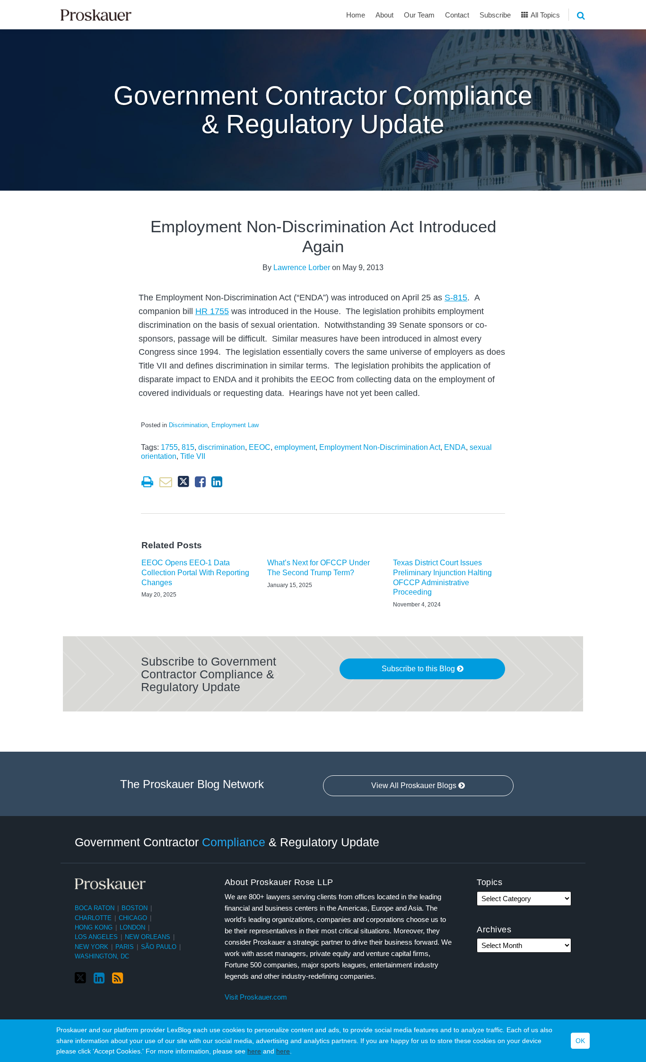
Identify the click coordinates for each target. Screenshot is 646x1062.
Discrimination (188, 425)
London (132, 927)
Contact (457, 15)
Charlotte (93, 918)
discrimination (221, 447)
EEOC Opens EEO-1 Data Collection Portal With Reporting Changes (195, 573)
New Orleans (147, 936)
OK (580, 1040)
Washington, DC (102, 956)
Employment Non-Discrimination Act (379, 447)
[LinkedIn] (99, 978)
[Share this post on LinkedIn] (216, 481)
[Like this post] (200, 481)
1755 (169, 447)
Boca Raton (94, 908)
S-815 (456, 297)
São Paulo (158, 946)
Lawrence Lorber (301, 267)
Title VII (192, 456)
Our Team (419, 15)
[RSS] (117, 978)
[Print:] (147, 482)
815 (188, 447)
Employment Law (235, 425)
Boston (135, 908)
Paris (124, 946)
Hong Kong (94, 927)
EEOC (260, 447)
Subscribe (495, 15)
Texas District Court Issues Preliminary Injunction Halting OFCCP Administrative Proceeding (442, 577)
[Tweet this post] (183, 481)
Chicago (133, 918)
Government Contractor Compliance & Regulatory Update (323, 110)
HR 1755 (212, 311)
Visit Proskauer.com (256, 997)
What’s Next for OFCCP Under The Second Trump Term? (318, 568)
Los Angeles (96, 936)
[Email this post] (165, 481)
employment (294, 447)
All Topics (544, 15)
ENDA (455, 447)
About (384, 15)
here (254, 1051)
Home (355, 15)
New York (91, 946)
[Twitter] (80, 978)
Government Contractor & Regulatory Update (227, 842)
